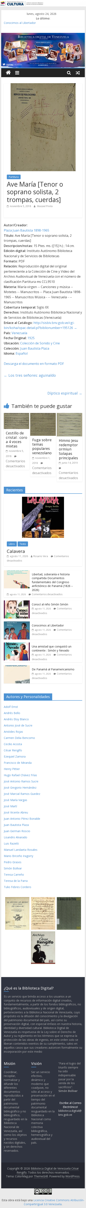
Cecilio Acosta (13, 744)
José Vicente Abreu (16, 812)
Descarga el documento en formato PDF (34, 363)
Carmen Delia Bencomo (19, 738)
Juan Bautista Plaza (34, 348)
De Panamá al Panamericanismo (53, 669)
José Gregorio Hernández (20, 787)
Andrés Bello (12, 713)
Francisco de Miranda (18, 763)
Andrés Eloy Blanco (16, 719)
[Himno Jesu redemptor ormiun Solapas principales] (69, 415)
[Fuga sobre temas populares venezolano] (43, 415)
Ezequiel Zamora (15, 756)
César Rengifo (13, 750)
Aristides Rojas (13, 732)
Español (22, 353)
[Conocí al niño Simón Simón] (17, 602)
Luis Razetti (11, 843)
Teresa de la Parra (16, 881)
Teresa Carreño (14, 874)
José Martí (10, 806)
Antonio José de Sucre (18, 725)
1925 (31, 338)
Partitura (14, 177)
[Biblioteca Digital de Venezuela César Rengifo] (43, 35)
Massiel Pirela (45, 206)
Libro (12, 544)
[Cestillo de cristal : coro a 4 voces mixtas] (16, 415)
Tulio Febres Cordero (17, 887)
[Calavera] (43, 499)
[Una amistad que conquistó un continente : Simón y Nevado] (17, 644)
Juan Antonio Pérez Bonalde (22, 819)
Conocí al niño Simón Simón (50, 604)
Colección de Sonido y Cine (40, 343)
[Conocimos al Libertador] (17, 623)
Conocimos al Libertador (20, 23)
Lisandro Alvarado (15, 837)
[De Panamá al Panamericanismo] (17, 667)
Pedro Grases (12, 862)
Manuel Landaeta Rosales (20, 850)
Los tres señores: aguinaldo (30, 375)
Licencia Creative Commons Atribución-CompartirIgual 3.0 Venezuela (54, 1202)
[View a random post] (77, 72)
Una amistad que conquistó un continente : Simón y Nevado (51, 648)
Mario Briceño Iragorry (18, 856)
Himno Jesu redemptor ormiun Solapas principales (68, 449)
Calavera (16, 551)
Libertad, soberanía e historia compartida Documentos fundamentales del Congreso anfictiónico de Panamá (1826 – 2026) (52, 582)
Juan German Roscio (17, 831)
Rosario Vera (40, 556)
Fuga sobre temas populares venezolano (42, 446)
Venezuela (19, 333)
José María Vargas (15, 800)
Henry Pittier (12, 769)
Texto (23, 544)
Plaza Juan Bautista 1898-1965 (26, 230)
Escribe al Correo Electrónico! (70, 1105)
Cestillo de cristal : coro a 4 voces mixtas (16, 439)
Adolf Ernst (11, 707)
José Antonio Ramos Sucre (21, 781)
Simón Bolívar (13, 868)
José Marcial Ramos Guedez (22, 794)
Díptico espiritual (64, 393)
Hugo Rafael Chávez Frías (20, 775)
